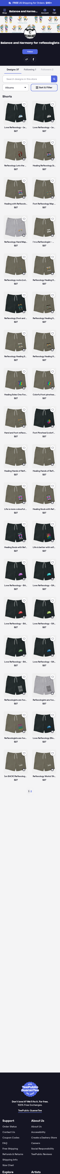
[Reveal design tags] (23, 120)
